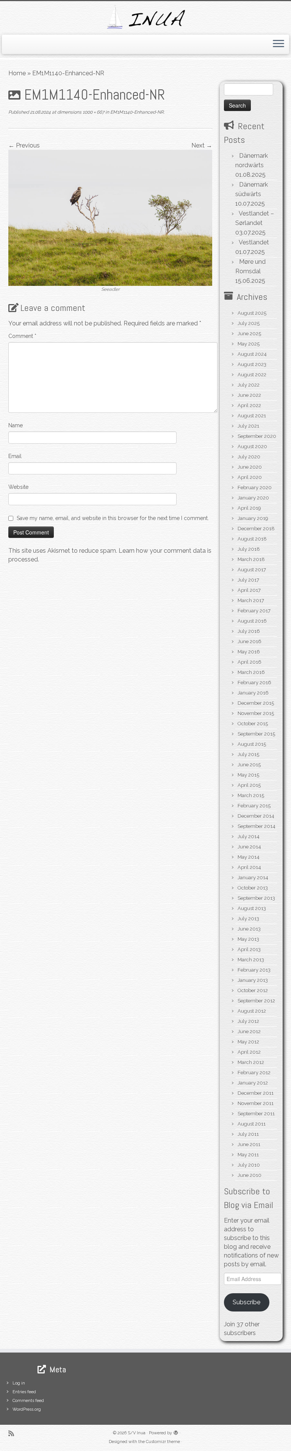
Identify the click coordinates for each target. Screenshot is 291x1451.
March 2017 (251, 600)
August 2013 (252, 908)
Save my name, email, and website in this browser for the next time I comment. (113, 518)
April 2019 (249, 508)
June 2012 (249, 1031)
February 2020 (255, 487)
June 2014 (249, 847)
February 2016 (254, 682)
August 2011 (252, 1124)
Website (18, 487)
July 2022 (249, 385)
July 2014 (249, 836)
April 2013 (249, 949)
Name (15, 425)
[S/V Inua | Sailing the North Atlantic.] (145, 17)
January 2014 (253, 877)
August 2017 (252, 569)
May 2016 (249, 652)
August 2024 (252, 354)
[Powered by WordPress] (175, 1431)
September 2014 (256, 826)
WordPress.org (27, 1409)
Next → (201, 145)
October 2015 (253, 723)
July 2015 (248, 754)
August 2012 (252, 1011)
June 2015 (249, 765)
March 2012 (251, 1062)
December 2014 (256, 816)
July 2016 (249, 631)
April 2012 (249, 1052)
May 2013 (248, 939)
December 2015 (256, 703)
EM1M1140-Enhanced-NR (136, 112)
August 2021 (252, 416)
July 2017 (248, 580)
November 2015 (256, 713)
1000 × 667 (92, 112)
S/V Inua (137, 1432)
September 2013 (256, 898)
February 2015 (254, 806)
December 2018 (256, 528)
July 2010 (249, 1165)
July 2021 (248, 426)
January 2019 (253, 518)
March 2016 (251, 672)
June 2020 (250, 467)
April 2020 (250, 477)
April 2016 (249, 662)
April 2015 (249, 785)
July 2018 (249, 549)
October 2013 (253, 888)
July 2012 (248, 1021)
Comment (22, 336)
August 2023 (252, 364)
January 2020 (253, 498)
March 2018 (251, 559)
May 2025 (249, 344)
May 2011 (248, 1155)
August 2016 (252, 621)
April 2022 (249, 405)
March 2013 (251, 960)
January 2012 (253, 1083)
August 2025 (252, 313)
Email (15, 456)
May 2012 (248, 1042)
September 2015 (256, 734)
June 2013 (249, 929)
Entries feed (24, 1391)
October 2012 (253, 990)
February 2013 (254, 970)
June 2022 (249, 395)
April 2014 (249, 867)
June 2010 (249, 1175)
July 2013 (248, 918)
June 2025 (249, 333)
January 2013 (253, 980)
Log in (19, 1383)
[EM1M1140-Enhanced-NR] (110, 217)
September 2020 (257, 436)
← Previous (24, 145)
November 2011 (256, 1103)
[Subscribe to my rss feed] (13, 1433)
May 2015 (248, 775)
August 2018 (252, 539)
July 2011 (248, 1134)
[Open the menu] (278, 44)
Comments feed (28, 1400)
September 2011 (256, 1113)
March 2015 (251, 795)
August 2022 (252, 374)
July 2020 (249, 457)
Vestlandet (254, 242)
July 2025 (249, 323)
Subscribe (246, 1302)
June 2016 (249, 641)
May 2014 (249, 857)
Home (17, 73)
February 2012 (254, 1072)
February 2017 (254, 611)
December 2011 (256, 1093)
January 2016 (253, 693)
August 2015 (252, 744)
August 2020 (252, 446)
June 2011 (249, 1144)
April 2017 (249, 590)
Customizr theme (163, 1441)
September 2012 (256, 1001)
